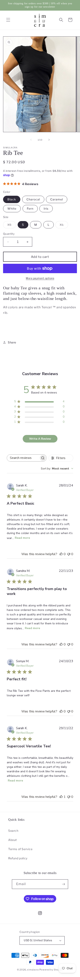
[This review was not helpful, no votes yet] (68, 554)
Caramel (56, 199)
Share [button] (12, 342)
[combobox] (57, 469)
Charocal (33, 199)
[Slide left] (30, 139)
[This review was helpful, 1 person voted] (61, 797)
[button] (8, 19)
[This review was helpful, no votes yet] (61, 554)
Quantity (9, 233)
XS (11, 225)
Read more (22, 538)
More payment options (40, 278)
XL (64, 225)
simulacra (33, 969)
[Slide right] (49, 139)
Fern (30, 208)
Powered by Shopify (51, 969)
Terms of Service (20, 849)
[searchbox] (23, 458)
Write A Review (40, 439)
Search (13, 830)
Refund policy (17, 858)
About (12, 840)
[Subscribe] (63, 884)
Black (11, 199)
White (11, 208)
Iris (46, 208)
